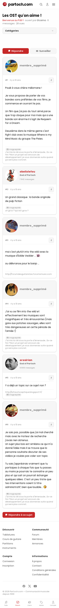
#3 (6, 240)
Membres (37, 539)
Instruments (9, 548)
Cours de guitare (12, 539)
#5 (6, 377)
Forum (35, 534)
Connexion (8, 561)
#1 (6, 80)
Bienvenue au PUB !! (13, 20)
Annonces (37, 543)
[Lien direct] (51, 80)
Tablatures (9, 534)
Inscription (8, 565)
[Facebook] (23, 586)
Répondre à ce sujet (20, 514)
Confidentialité (40, 574)
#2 (6, 189)
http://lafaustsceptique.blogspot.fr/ (23, 392)
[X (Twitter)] (29, 586)
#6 (6, 424)
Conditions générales (44, 570)
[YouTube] (35, 586)
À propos (37, 561)
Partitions (8, 543)
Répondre (17, 51)
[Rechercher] (41, 4)
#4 (6, 303)
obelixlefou (27, 171)
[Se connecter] (47, 4)
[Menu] (53, 4)
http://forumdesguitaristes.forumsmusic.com (28, 274)
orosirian (26, 360)
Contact (37, 565)
